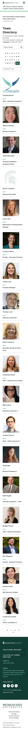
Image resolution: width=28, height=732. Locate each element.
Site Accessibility (14, 718)
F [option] (16, 53)
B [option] (7, 53)
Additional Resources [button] (13, 650)
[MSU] (14, 644)
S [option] (14, 60)
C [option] (9, 53)
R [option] (12, 60)
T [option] (16, 60)
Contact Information (14, 711)
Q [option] (9, 60)
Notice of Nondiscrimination (9, 725)
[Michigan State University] (11, 2)
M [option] (16, 56)
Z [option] (14, 63)
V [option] (5, 63)
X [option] (9, 63)
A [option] (5, 53)
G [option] (18, 53)
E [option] (14, 53)
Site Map (14, 713)
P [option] (7, 60)
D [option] (12, 53)
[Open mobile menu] (24, 2)
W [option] (7, 63)
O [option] (5, 60)
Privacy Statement (14, 716)
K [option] (12, 56)
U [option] (18, 60)
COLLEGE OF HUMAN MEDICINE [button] (11, 656)
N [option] (18, 56)
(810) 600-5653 (8, 663)
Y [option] (12, 63)
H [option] (5, 56)
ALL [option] (17, 63)
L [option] (14, 56)
